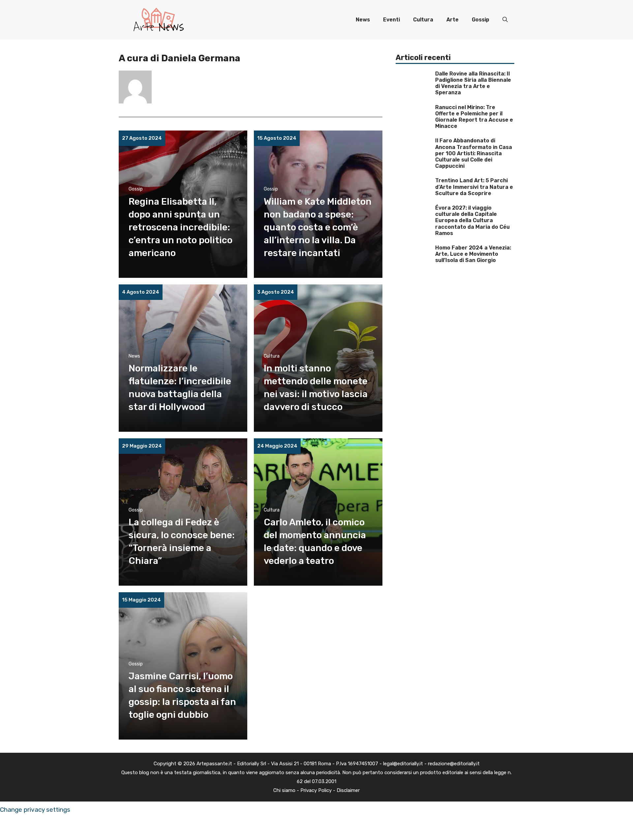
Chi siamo (284, 790)
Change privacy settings (35, 809)
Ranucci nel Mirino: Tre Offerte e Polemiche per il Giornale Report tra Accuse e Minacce (474, 117)
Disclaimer (348, 790)
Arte (452, 19)
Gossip (480, 19)
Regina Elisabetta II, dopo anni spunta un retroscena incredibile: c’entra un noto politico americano (180, 227)
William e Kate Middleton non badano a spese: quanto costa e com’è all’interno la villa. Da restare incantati (318, 227)
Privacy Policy (316, 790)
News (363, 19)
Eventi (391, 19)
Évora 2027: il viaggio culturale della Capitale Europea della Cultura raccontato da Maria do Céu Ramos (472, 220)
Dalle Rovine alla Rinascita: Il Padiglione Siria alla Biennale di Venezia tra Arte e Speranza (473, 83)
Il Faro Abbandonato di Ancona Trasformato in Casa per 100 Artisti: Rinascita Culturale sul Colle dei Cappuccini (473, 153)
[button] (505, 20)
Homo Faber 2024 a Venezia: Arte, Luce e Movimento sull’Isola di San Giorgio (473, 254)
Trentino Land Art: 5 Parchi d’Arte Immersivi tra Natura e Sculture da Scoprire (474, 186)
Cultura (423, 19)
